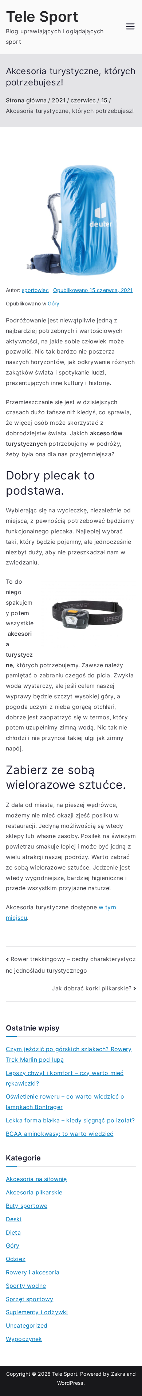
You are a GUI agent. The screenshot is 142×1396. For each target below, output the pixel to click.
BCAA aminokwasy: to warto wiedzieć (59, 1133)
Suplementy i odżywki (37, 1312)
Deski (13, 1219)
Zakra (118, 1374)
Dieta (13, 1232)
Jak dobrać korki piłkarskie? (91, 988)
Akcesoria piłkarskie (34, 1192)
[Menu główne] (130, 27)
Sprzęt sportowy (29, 1299)
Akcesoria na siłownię (36, 1179)
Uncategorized (26, 1325)
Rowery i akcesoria (32, 1272)
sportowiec (35, 290)
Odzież (15, 1258)
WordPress (70, 1383)
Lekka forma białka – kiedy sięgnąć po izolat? (70, 1120)
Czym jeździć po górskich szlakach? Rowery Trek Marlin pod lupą (69, 1054)
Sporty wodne (26, 1285)
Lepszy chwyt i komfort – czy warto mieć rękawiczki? (64, 1078)
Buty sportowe (26, 1205)
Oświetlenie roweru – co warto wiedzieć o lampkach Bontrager (65, 1102)
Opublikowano (93, 290)
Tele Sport (42, 16)
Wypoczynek (24, 1338)
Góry (53, 303)
